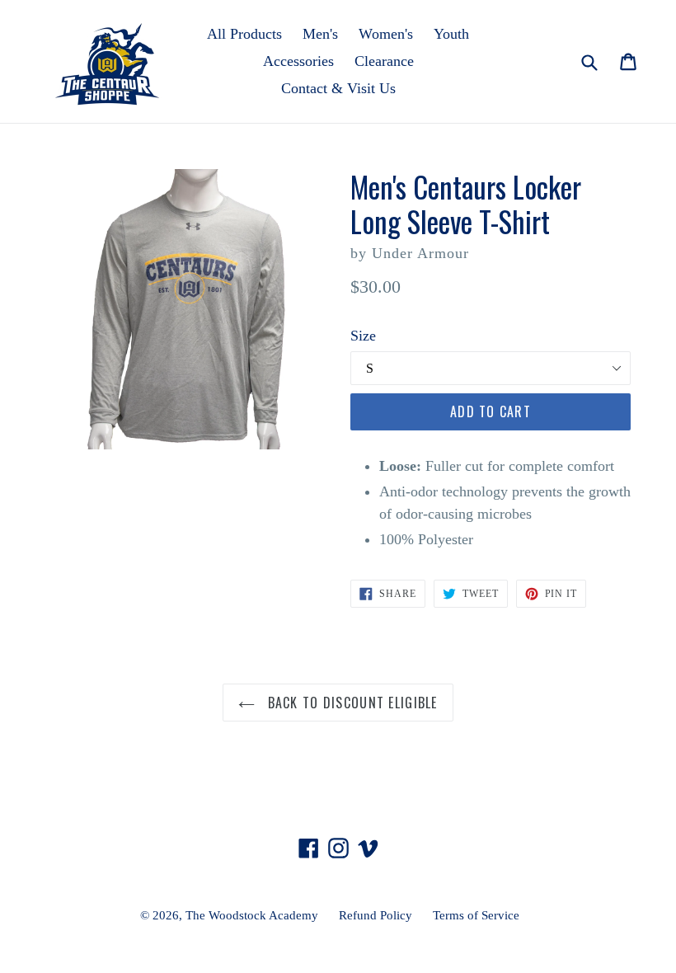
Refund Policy (375, 915)
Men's (320, 34)
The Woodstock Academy (251, 915)
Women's (386, 34)
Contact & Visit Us (338, 88)
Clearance (384, 61)
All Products (244, 34)
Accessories (298, 61)
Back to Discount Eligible (350, 702)
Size (363, 335)
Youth (451, 34)
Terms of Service (476, 915)
